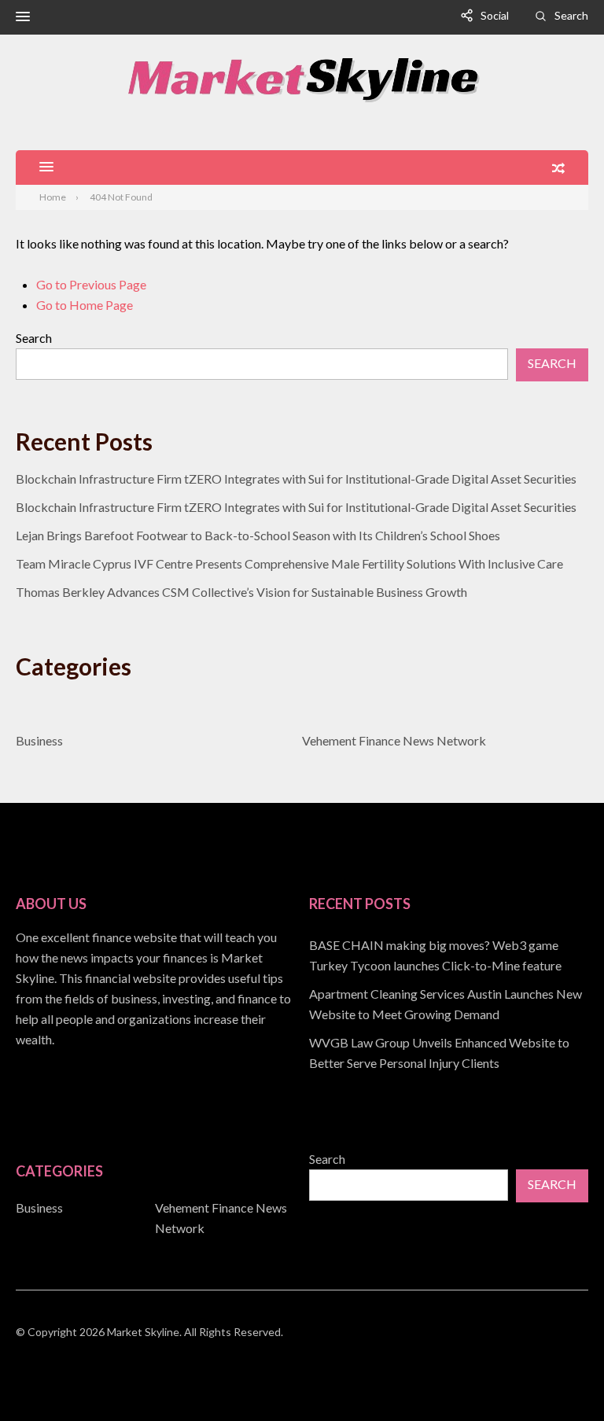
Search (571, 15)
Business (39, 740)
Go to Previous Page (91, 284)
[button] (23, 17)
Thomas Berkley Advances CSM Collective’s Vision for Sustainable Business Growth (241, 591)
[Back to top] (560, 1377)
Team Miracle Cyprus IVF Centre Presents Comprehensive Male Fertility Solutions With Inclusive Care (289, 563)
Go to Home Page (84, 304)
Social (495, 15)
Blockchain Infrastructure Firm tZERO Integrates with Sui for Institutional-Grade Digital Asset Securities (296, 478)
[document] (448, 1004)
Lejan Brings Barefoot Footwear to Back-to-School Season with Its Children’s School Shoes (258, 535)
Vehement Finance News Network (394, 740)
